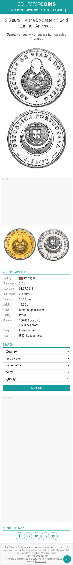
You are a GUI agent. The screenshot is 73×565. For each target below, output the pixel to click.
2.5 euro (24, 294)
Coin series (15, 10)
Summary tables (37, 10)
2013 (22, 283)
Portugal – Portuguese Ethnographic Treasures (41, 36)
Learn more (40, 561)
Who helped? (42, 555)
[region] (36, 201)
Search (57, 10)
